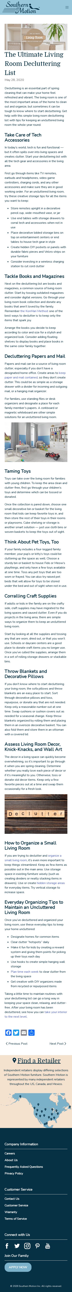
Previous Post (17, 1044)
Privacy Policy (14, 1173)
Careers (10, 1153)
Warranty (11, 1212)
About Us (11, 1160)
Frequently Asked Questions (24, 1167)
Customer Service (16, 1205)
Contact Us (12, 1199)
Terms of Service (16, 1219)
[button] (67, 7)
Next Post (57, 1044)
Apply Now (18, 1267)
